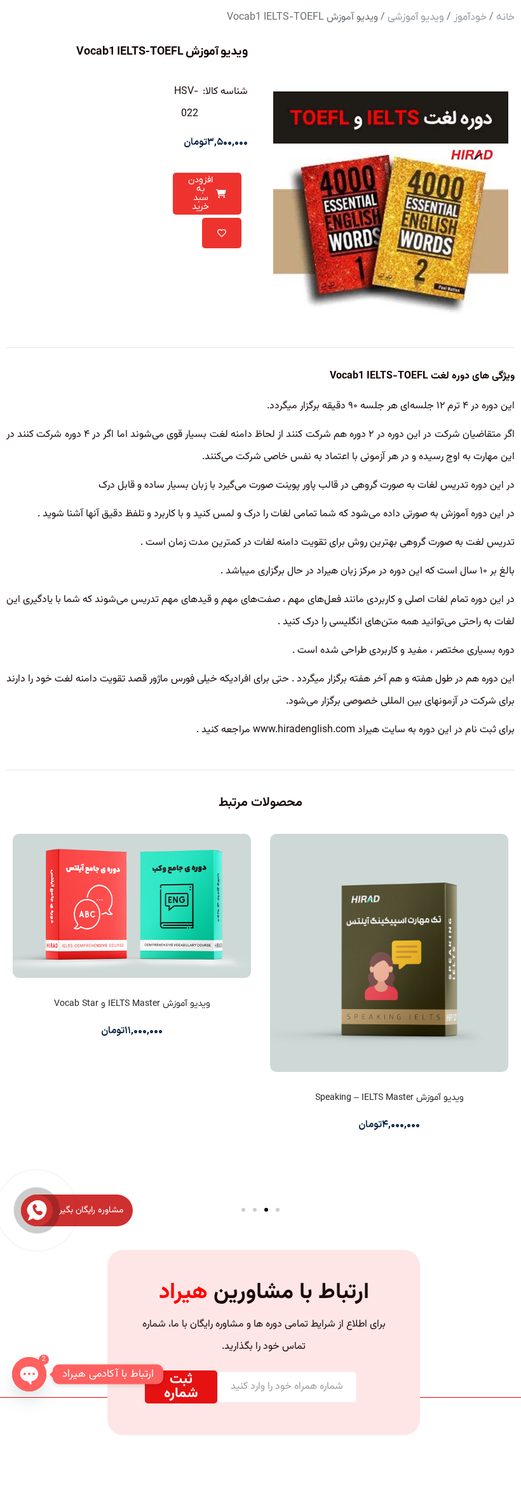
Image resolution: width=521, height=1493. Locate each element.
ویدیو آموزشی (416, 17)
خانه (505, 17)
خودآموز (470, 17)
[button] (278, 1210)
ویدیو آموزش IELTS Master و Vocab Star (132, 1004)
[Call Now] (37, 1210)
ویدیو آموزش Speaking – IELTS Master (389, 1098)
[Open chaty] (29, 1374)
